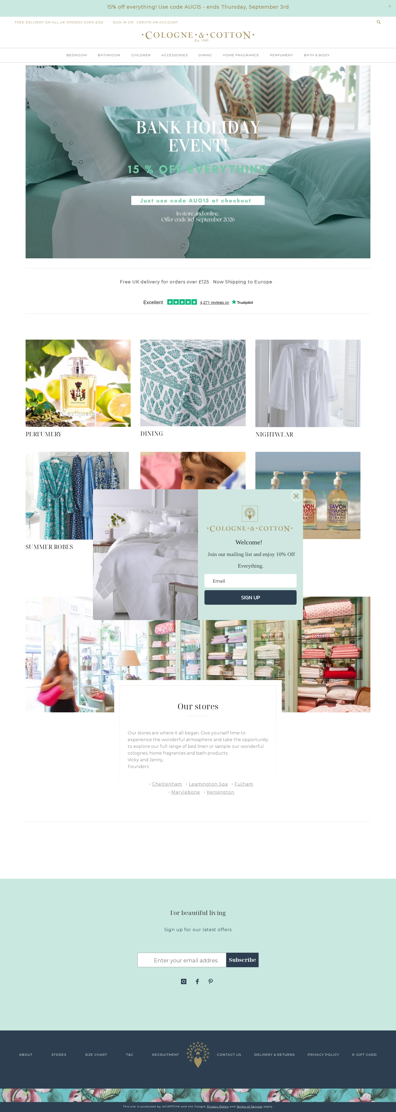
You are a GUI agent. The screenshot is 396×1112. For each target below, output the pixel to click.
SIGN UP (250, 597)
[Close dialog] (296, 496)
